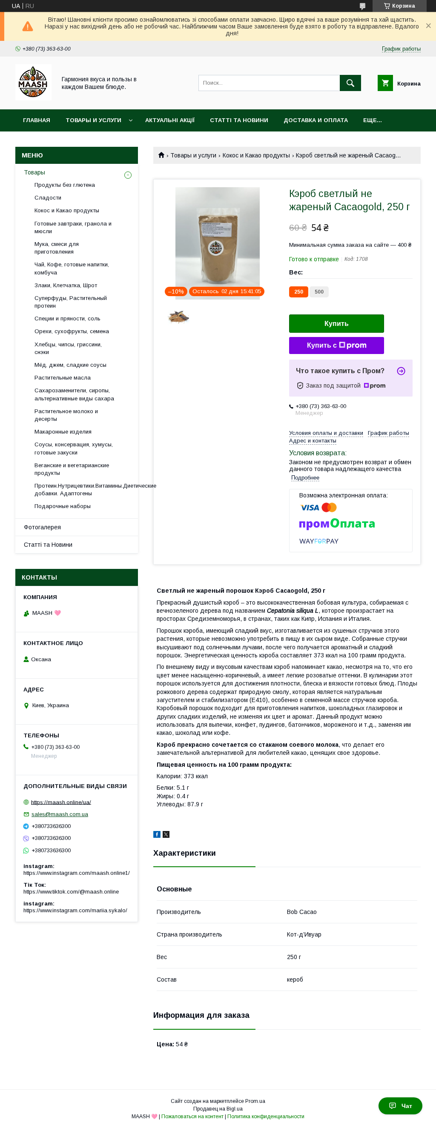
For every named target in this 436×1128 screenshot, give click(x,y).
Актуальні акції (170, 120)
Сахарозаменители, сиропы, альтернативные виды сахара (74, 394)
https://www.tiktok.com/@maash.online (71, 891)
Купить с (322, 345)
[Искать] (350, 83)
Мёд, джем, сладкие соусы (70, 365)
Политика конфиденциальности (265, 1116)
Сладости (47, 197)
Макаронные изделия (63, 431)
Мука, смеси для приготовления (56, 248)
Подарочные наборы (62, 506)
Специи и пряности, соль (67, 318)
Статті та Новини (239, 120)
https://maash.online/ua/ (61, 802)
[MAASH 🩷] (33, 98)
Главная (36, 120)
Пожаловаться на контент (192, 1116)
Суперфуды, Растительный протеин (70, 302)
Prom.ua (255, 1101)
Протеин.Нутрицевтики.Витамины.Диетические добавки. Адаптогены (95, 490)
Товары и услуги (93, 120)
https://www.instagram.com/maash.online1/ (76, 873)
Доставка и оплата (316, 120)
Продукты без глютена (64, 185)
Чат (407, 1105)
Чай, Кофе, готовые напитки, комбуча (71, 268)
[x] (166, 835)
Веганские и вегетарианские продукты (71, 469)
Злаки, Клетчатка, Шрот (65, 285)
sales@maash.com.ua (60, 814)
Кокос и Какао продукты (256, 155)
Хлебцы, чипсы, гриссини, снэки (68, 348)
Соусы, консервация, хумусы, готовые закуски (73, 448)
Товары (34, 172)
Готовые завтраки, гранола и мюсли (73, 227)
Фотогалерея (42, 527)
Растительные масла (62, 377)
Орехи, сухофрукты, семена (71, 331)
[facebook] (157, 835)
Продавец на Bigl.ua (218, 1109)
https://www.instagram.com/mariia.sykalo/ (75, 910)
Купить (336, 323)
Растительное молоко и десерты (66, 415)
